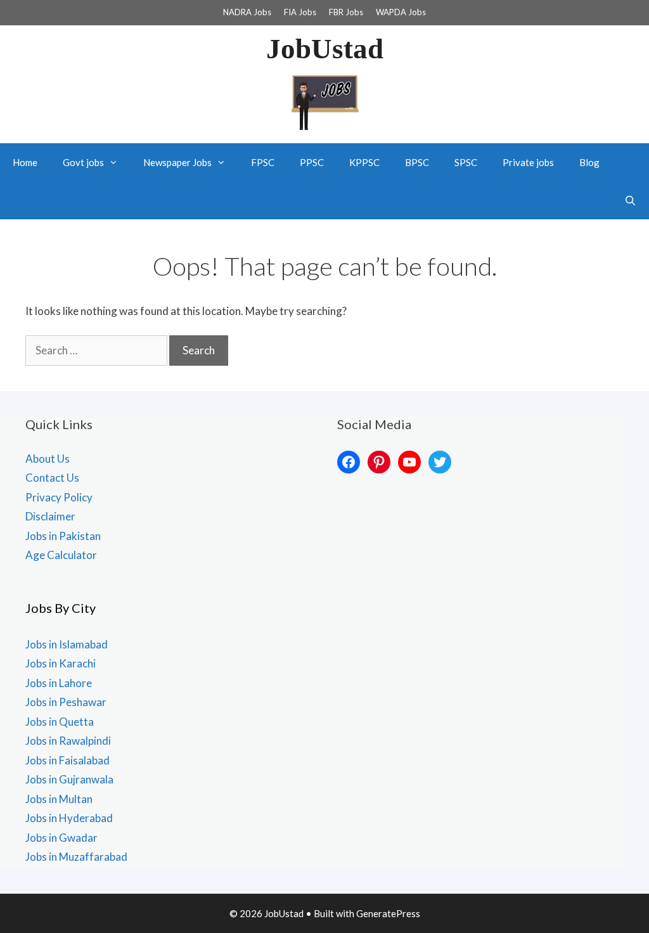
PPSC (312, 162)
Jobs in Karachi (60, 663)
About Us (47, 458)
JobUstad (324, 49)
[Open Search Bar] (630, 200)
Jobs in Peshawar (65, 702)
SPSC (465, 162)
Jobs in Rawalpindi (68, 740)
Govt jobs (83, 162)
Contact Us (52, 477)
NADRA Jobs (247, 12)
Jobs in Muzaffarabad (76, 856)
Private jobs (528, 162)
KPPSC (364, 162)
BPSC (417, 162)
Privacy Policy (59, 497)
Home (25, 162)
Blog (589, 162)
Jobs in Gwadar (61, 837)
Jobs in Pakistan (63, 536)
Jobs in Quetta (59, 721)
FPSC (262, 162)
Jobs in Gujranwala (69, 779)
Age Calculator (61, 555)
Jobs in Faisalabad (67, 760)
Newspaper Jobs (177, 162)
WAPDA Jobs (401, 12)
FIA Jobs (300, 12)
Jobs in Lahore (58, 683)
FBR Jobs (346, 12)
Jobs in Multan (59, 799)
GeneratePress (388, 913)
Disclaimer (50, 516)
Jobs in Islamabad (66, 644)
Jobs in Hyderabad (69, 818)
